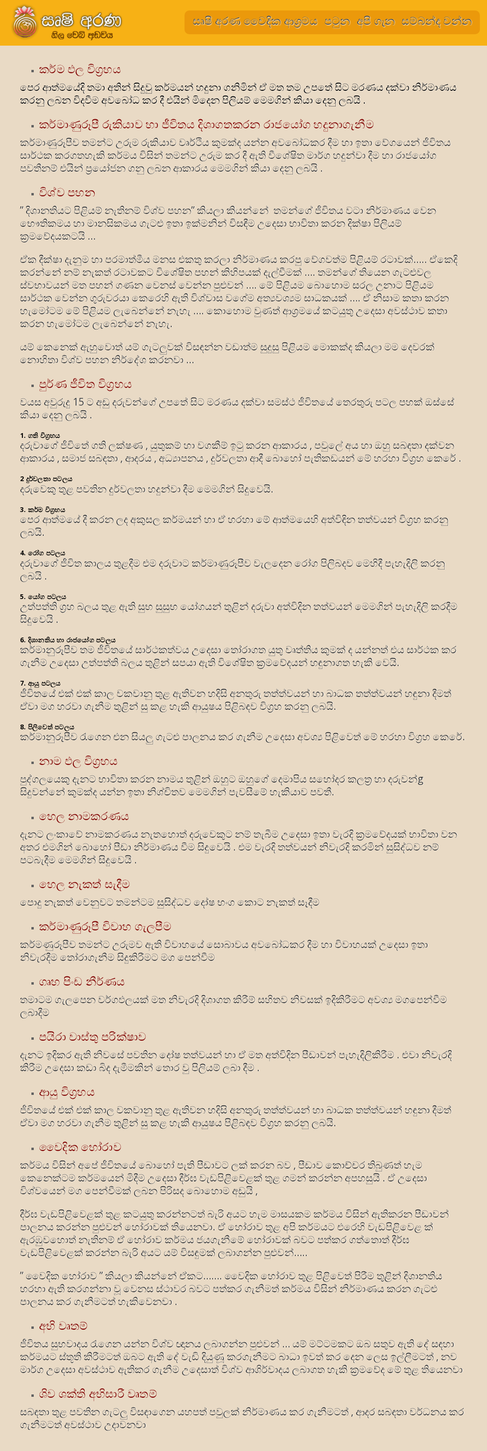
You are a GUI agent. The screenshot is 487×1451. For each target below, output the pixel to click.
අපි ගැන (376, 20)
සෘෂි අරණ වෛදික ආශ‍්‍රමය (255, 20)
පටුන (337, 20)
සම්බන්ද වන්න (436, 20)
